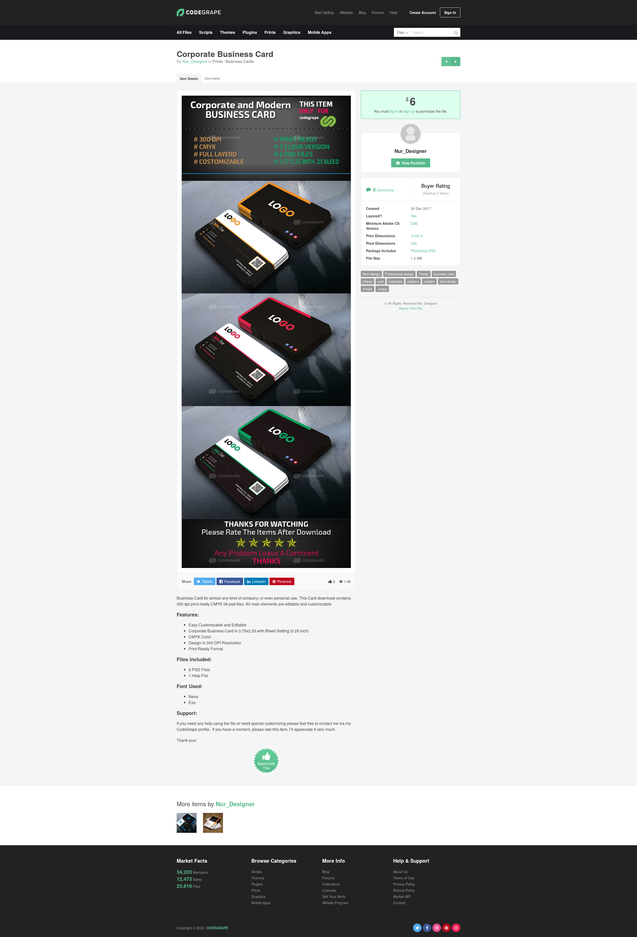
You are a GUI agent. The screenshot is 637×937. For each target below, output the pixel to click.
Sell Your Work (333, 896)
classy (367, 281)
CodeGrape (217, 927)
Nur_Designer (194, 61)
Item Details (189, 78)
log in (394, 111)
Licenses (329, 890)
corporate (395, 281)
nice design (448, 281)
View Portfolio (413, 162)
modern (429, 281)
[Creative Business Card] (455, 61)
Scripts (256, 871)
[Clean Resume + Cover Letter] (446, 61)
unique (382, 288)
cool (380, 281)
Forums (328, 877)
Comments (212, 78)
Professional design (399, 274)
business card (444, 274)
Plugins (257, 884)
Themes (257, 877)
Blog (325, 871)
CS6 (414, 223)
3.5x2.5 (417, 235)
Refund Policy (404, 890)
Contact (399, 902)
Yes (414, 215)
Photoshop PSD (423, 250)
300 (414, 243)
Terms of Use (403, 877)
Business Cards (240, 61)
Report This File (410, 308)
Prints (217, 61)
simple (367, 288)
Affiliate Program (335, 902)
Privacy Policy (404, 884)
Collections (330, 884)
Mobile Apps (261, 902)
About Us (400, 871)
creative (413, 281)
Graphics (258, 896)
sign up (409, 111)
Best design (371, 274)
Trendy (423, 274)
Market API (402, 896)
